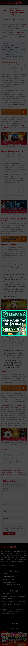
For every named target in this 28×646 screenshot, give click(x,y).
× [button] (24, 312)
